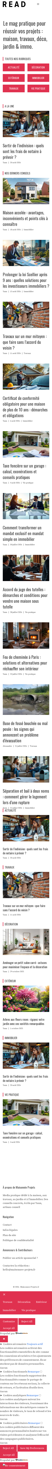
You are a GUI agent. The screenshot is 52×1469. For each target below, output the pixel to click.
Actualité (13, 67)
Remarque (34, 1371)
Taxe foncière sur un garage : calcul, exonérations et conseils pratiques (24, 471)
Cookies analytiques (14, 1395)
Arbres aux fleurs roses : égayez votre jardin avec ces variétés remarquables (23, 1021)
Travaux (13, 88)
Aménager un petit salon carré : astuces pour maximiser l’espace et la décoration (25, 964)
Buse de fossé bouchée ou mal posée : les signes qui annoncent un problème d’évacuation (25, 732)
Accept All (9, 1328)
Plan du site (9, 1235)
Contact (7, 1224)
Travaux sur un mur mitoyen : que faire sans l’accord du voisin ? (25, 342)
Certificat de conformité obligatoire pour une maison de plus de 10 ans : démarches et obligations (25, 406)
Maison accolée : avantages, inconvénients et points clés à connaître (25, 218)
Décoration (38, 67)
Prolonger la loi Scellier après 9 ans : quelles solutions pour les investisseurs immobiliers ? (26, 280)
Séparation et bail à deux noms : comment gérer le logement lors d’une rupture (26, 796)
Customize (9, 1321)
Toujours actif (35, 1344)
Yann (5, 162)
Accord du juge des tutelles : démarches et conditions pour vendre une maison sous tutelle (25, 598)
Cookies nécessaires (14, 1344)
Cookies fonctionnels (15, 1371)
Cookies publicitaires (15, 1423)
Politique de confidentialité (18, 1240)
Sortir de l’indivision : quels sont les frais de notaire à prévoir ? (23, 151)
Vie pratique (38, 88)
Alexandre (7, 746)
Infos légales (10, 1230)
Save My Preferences (32, 1448)
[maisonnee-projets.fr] (14, 4)
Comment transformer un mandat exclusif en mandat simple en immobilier (23, 533)
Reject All (26, 1321)
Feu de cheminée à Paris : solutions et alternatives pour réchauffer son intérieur (25, 663)
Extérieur (13, 78)
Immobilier (38, 78)
